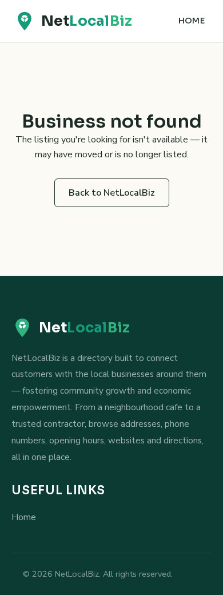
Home (191, 20)
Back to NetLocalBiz (112, 193)
